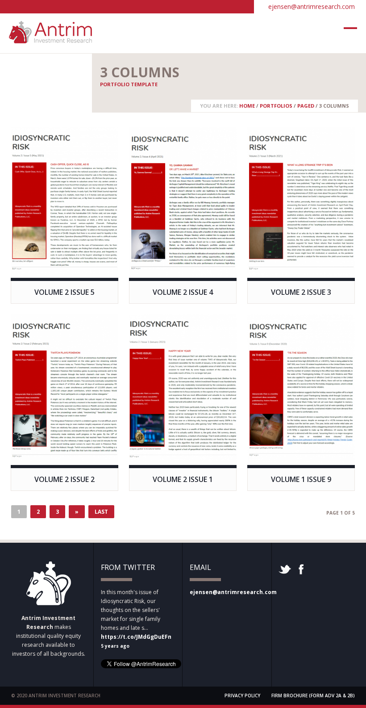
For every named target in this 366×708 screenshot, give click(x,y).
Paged (305, 105)
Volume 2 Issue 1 (183, 479)
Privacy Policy (242, 695)
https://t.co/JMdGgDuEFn (136, 637)
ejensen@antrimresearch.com (311, 6)
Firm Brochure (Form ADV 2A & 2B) (313, 695)
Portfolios (276, 105)
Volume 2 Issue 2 (64, 479)
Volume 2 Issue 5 (64, 292)
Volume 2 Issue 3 (301, 292)
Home (247, 105)
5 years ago (115, 646)
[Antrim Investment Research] (50, 39)
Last (101, 511)
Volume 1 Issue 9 (301, 479)
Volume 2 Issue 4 (183, 292)
